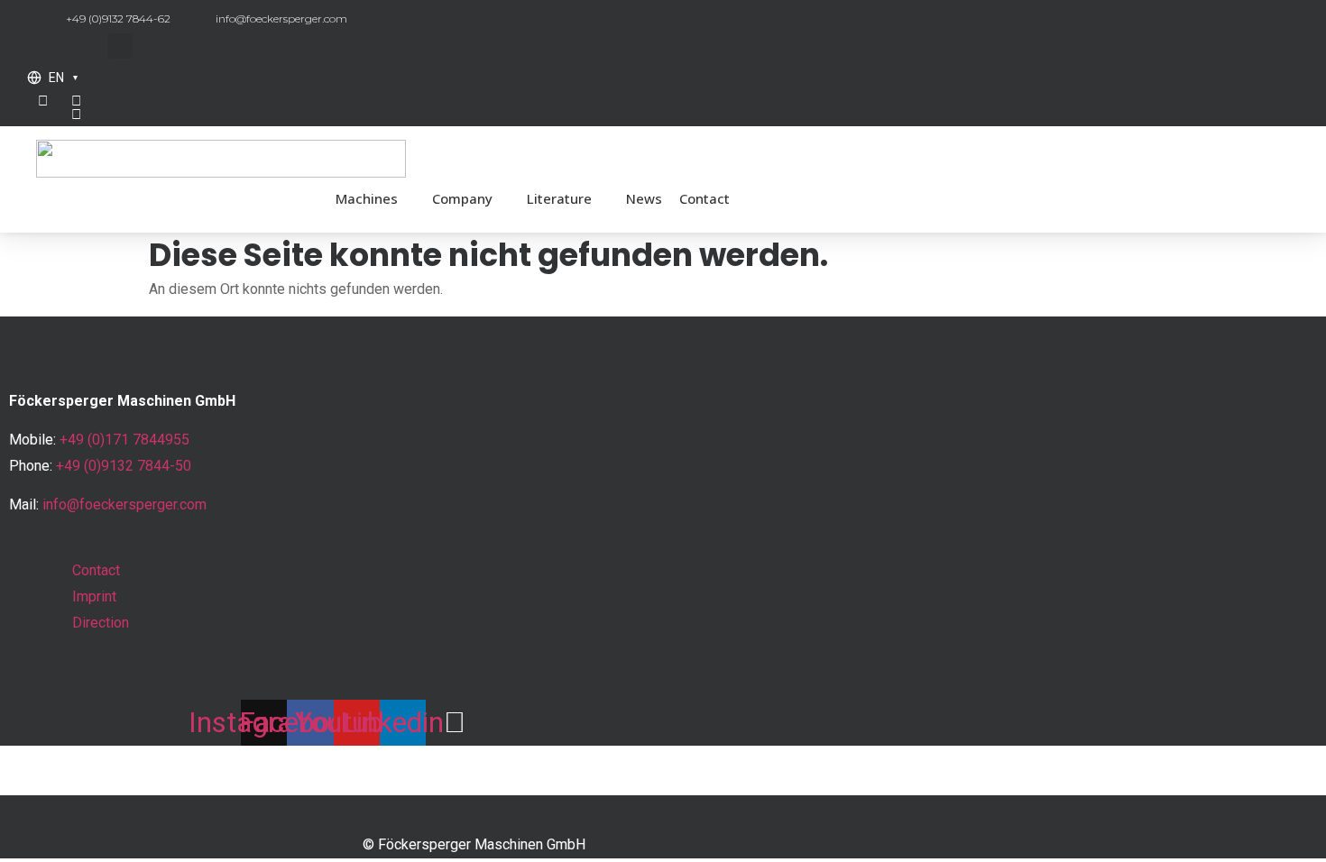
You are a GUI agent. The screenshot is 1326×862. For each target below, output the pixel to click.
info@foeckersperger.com (124, 504)
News (644, 198)
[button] (120, 46)
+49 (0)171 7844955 (124, 439)
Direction (100, 622)
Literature (559, 198)
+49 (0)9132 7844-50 (123, 465)
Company (462, 198)
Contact (704, 198)
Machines (367, 198)
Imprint (94, 596)
